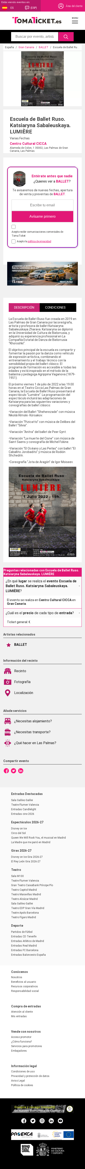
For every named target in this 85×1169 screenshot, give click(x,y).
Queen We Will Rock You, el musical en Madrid (38, 837)
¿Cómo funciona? (21, 1041)
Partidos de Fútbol (21, 931)
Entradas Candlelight (23, 809)
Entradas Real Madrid (24, 945)
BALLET (43, 47)
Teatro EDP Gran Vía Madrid (27, 908)
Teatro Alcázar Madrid (24, 899)
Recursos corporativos (24, 986)
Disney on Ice (19, 828)
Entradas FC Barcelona (24, 950)
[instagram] (42, 1120)
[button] (75, 20)
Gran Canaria (26, 47)
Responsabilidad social (25, 991)
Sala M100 (17, 876)
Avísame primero (42, 216)
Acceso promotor (21, 1037)
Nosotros (16, 977)
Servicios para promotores (26, 1046)
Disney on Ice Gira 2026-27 (27, 856)
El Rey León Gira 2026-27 (26, 861)
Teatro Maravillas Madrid (26, 894)
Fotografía (22, 682)
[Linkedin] (21, 770)
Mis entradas (19, 1016)
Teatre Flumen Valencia (25, 804)
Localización (23, 693)
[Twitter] (13, 770)
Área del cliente (74, 6)
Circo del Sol (18, 833)
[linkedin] (51, 1120)
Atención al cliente (22, 1011)
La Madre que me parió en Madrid (30, 842)
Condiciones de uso (23, 1071)
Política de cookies (22, 1085)
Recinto (20, 671)
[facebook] (23, 1120)
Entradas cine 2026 (22, 813)
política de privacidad (39, 241)
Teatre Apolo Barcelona (25, 912)
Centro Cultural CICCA (28, 144)
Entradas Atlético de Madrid (27, 941)
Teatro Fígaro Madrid (23, 917)
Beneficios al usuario (23, 981)
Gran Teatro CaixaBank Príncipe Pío (32, 885)
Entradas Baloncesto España (28, 954)
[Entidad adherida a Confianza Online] (42, 1112)
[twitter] (33, 1120)
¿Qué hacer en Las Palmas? (35, 743)
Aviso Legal (18, 1080)
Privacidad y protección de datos (30, 1076)
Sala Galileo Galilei (22, 800)
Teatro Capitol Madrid (24, 889)
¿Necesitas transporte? (32, 732)
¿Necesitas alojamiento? (33, 721)
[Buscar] (66, 36)
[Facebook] (6, 770)
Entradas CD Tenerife (23, 936)
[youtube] (60, 1120)
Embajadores (19, 1050)
